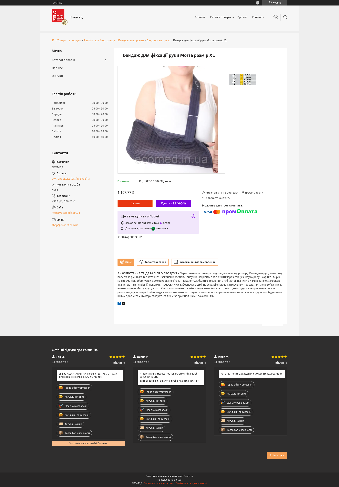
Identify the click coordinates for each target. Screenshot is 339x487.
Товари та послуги (69, 40)
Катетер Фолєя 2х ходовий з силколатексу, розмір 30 (251, 373)
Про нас (242, 17)
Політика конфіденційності (191, 483)
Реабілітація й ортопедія (100, 40)
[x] (123, 303)
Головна (200, 17)
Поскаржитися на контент (159, 483)
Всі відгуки (277, 455)
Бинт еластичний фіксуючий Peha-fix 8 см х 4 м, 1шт (169, 380)
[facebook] (119, 303)
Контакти (258, 17)
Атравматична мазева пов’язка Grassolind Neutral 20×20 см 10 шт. (168, 375)
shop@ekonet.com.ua (65, 225)
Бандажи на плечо (158, 40)
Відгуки (57, 75)
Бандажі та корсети (131, 40)
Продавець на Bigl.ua (169, 479)
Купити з (166, 203)
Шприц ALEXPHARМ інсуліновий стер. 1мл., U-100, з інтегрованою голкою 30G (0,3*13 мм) (88, 375)
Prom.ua (188, 476)
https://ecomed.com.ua (66, 212)
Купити (135, 203)
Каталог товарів (220, 17)
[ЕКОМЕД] (59, 17)
